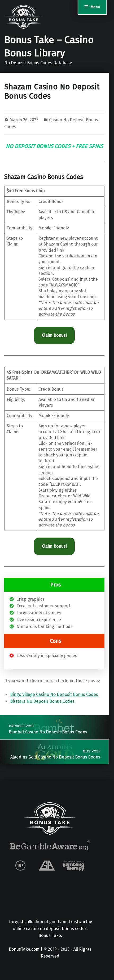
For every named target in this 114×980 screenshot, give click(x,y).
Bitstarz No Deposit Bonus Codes (42, 701)
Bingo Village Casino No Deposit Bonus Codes (54, 694)
